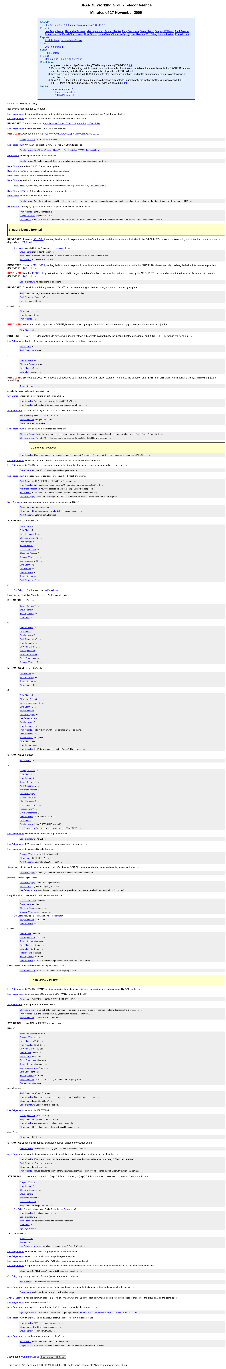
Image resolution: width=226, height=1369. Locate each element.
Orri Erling (151, 34)
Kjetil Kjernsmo (95, 31)
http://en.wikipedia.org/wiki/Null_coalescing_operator (55, 511)
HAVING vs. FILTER (68, 95)
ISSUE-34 (25, 171)
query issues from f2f (62, 89)
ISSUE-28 (35, 166)
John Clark (104, 34)
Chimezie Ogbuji (120, 34)
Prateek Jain (182, 34)
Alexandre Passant (75, 31)
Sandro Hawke (112, 31)
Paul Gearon (182, 31)
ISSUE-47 (25, 191)
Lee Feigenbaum (54, 31)
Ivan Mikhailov (166, 34)
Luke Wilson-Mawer (71, 40)
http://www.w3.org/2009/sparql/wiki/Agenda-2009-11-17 (75, 25)
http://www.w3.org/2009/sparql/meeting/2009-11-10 (72, 123)
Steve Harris (147, 31)
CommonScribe (30, 1356)
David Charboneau (72, 34)
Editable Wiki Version (70, 59)
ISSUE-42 (25, 175)
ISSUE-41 (26, 242)
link (130, 65)
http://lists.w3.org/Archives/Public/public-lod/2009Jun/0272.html (108, 1312)
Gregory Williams (164, 31)
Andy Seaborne (130, 31)
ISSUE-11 (38, 239)
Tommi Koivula (53, 34)
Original (49, 59)
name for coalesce (67, 92)
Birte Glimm (90, 34)
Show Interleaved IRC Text (53, 1357)
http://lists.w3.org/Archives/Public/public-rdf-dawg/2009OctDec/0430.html (66, 150)
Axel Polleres (52, 40)
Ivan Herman (138, 34)
